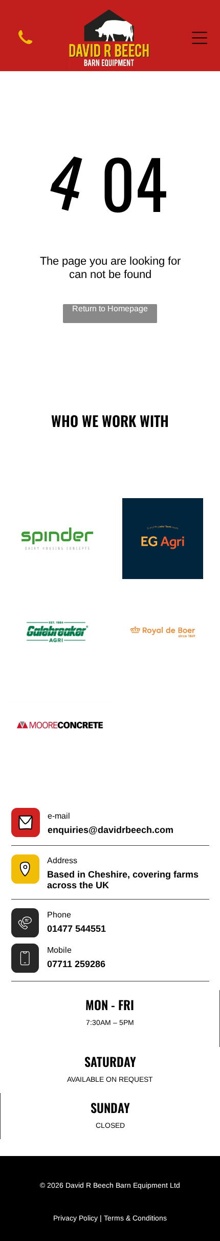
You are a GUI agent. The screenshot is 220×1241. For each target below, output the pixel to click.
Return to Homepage (110, 308)
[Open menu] (199, 38)
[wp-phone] (25, 45)
